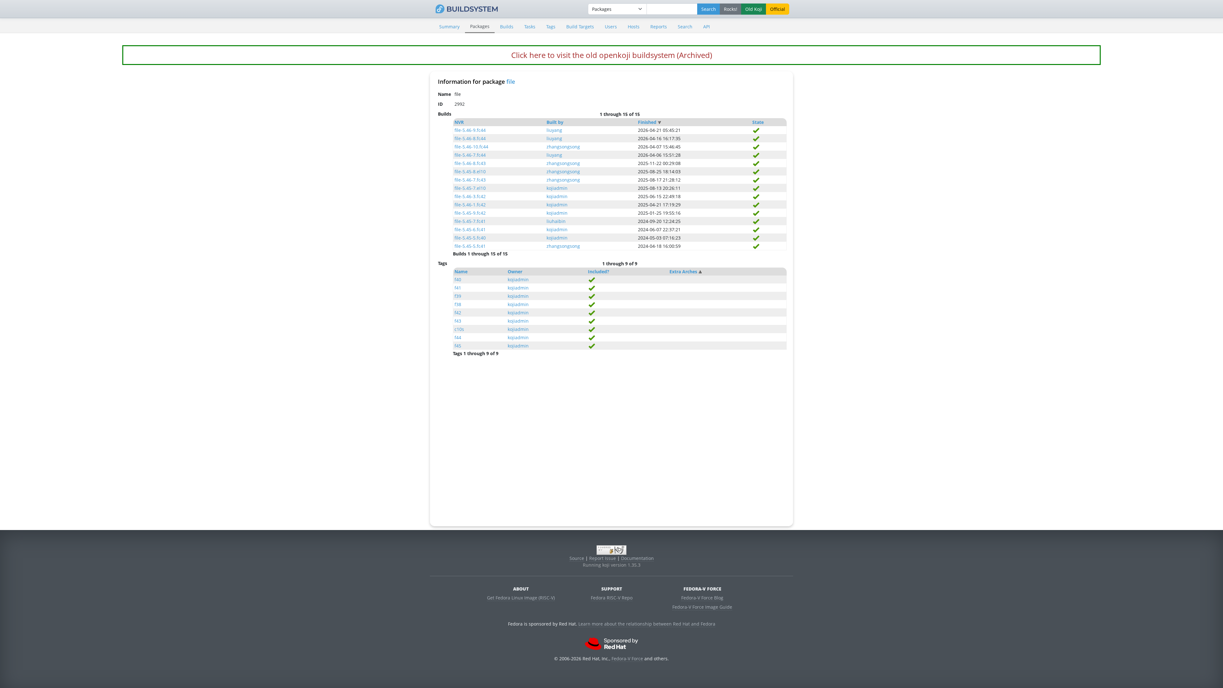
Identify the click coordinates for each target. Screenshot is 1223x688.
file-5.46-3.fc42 (470, 196)
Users (611, 27)
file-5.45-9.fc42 (470, 213)
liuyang (554, 130)
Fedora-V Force (627, 659)
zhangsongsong (563, 147)
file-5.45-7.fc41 (470, 221)
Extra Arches (683, 272)
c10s (459, 329)
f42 (457, 313)
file (510, 81)
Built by (555, 122)
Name (461, 272)
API (706, 27)
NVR (459, 122)
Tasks (529, 27)
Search (685, 27)
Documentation (637, 558)
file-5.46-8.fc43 (470, 163)
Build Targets (580, 27)
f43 (457, 321)
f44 (457, 337)
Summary (449, 27)
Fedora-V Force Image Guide (702, 607)
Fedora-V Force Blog (702, 598)
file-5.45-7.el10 (470, 188)
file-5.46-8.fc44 (470, 138)
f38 (457, 304)
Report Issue (602, 558)
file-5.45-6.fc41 (470, 229)
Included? (598, 272)
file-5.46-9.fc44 (470, 130)
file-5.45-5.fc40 (470, 238)
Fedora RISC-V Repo (612, 598)
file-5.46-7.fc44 (470, 155)
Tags (550, 27)
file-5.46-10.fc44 (471, 147)
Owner (515, 272)
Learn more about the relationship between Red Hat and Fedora (646, 624)
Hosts (634, 27)
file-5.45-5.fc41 (470, 246)
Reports (658, 27)
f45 (457, 346)
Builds (506, 27)
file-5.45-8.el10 (470, 171)
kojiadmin (557, 188)
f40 (457, 279)
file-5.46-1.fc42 (470, 205)
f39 (457, 296)
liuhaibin (556, 221)
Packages (480, 26)
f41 (457, 288)
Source (576, 558)
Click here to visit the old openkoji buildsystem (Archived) (611, 55)
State (758, 122)
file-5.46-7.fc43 (470, 180)
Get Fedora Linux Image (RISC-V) (521, 598)
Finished (647, 122)
